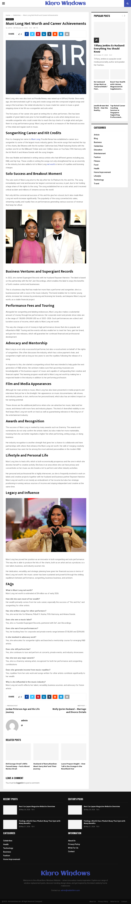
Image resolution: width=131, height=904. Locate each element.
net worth (51, 164)
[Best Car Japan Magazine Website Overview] (10, 810)
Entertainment (100, 153)
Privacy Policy (74, 844)
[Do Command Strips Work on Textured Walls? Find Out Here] (101, 74)
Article (96, 135)
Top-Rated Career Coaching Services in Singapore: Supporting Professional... (117, 111)
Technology (99, 180)
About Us (71, 841)
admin (10, 28)
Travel (96, 184)
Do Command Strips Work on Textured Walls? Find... (100, 85)
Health (96, 168)
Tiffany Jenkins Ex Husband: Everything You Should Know (109, 48)
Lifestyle (97, 176)
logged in (20, 783)
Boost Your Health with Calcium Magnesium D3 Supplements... (117, 85)
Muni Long (35, 139)
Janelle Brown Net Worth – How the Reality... (101, 108)
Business (98, 142)
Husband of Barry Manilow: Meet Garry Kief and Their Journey (45, 766)
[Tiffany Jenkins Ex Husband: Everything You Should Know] (109, 32)
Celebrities (9, 19)
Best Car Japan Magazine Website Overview (37, 806)
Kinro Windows (65, 3)
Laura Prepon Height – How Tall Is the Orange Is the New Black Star (73, 766)
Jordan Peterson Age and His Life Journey (23, 710)
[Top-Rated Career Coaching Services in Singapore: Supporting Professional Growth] (117, 98)
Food (96, 165)
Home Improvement (102, 172)
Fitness (97, 161)
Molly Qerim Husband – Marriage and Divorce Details (69, 710)
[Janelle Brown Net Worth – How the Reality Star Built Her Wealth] (101, 98)
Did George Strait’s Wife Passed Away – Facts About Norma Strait (18, 766)
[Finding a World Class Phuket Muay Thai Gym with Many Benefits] (10, 824)
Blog (96, 138)
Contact (71, 851)
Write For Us (73, 848)
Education (98, 150)
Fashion (97, 157)
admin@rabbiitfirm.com (70, 890)
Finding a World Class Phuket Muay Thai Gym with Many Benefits (39, 822)
